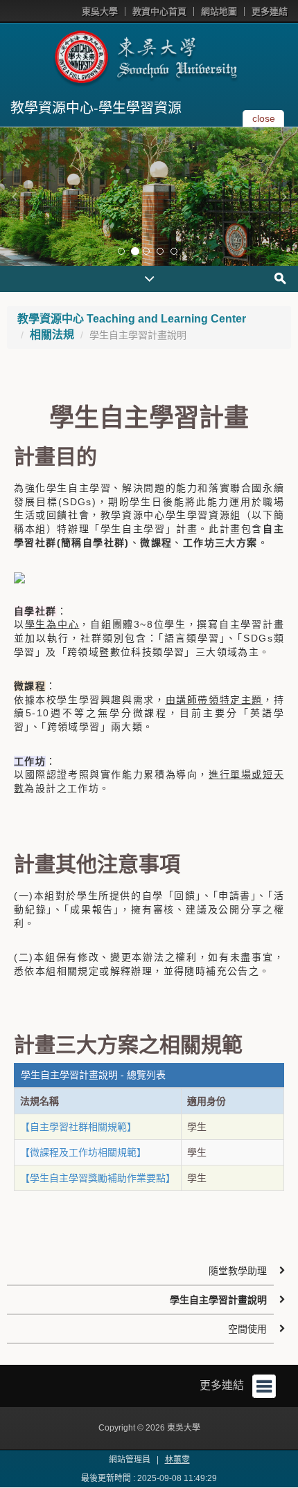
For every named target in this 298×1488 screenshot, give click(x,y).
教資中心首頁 (159, 11)
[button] (14, 196)
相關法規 (52, 335)
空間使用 (247, 1328)
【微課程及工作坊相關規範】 (83, 1152)
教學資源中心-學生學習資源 (96, 108)
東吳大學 (100, 11)
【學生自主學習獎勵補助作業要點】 (97, 1177)
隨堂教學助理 (238, 1270)
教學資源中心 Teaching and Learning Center (131, 319)
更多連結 (270, 11)
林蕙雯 (177, 1459)
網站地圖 (219, 11)
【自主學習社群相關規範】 (78, 1126)
